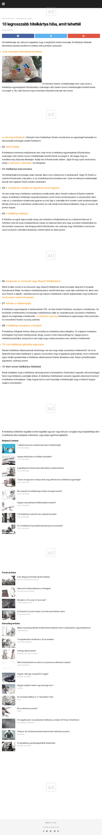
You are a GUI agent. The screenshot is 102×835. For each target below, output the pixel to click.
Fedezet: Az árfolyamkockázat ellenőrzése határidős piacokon (43, 731)
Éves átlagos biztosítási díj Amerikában (33, 577)
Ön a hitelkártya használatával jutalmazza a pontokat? (40, 526)
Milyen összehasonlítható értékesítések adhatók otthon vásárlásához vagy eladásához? (54, 628)
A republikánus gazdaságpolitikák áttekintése (36, 743)
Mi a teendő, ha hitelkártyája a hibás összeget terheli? (39, 491)
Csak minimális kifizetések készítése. (22, 51)
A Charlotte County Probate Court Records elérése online (41, 611)
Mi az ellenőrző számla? (27, 708)
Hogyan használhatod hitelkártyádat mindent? (36, 503)
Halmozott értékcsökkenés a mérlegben (34, 588)
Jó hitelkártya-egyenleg (47, 316)
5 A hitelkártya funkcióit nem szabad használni (36, 514)
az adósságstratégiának (13, 137)
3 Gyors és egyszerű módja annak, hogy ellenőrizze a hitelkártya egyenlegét (49, 480)
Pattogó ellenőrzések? (26, 651)
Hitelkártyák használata (24, 18)
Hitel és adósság (8, 18)
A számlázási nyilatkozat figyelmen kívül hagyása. (33, 187)
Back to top (51, 823)
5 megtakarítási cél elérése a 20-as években (35, 639)
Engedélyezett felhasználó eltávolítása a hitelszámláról (40, 468)
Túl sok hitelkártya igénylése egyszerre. (23, 344)
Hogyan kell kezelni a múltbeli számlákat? (34, 457)
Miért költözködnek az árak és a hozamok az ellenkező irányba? (44, 662)
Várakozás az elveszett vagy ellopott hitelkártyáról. (33, 281)
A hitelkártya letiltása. (17, 213)
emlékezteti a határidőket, (20, 163)
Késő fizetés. (13, 146)
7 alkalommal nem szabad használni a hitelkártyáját (39, 445)
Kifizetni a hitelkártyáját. (18, 303)
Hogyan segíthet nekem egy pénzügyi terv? (35, 685)
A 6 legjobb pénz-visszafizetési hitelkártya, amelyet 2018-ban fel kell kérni (48, 720)
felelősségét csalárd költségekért (18, 297)
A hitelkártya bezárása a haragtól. (24, 325)
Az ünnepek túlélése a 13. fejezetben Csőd (35, 697)
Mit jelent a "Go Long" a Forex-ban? (31, 600)
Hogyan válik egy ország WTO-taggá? (32, 674)
